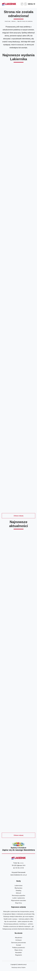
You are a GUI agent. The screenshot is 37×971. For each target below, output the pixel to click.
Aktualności (18, 937)
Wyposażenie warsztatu (18, 900)
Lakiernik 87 (18, 325)
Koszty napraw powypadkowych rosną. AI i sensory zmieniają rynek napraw (18, 717)
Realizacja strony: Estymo (18, 967)
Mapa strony (18, 950)
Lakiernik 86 (18, 380)
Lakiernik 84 (18, 491)
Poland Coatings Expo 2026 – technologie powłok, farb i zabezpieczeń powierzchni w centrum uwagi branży (18, 669)
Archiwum (18, 940)
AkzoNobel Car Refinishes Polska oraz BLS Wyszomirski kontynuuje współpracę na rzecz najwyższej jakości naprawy (18, 570)
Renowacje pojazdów (18, 895)
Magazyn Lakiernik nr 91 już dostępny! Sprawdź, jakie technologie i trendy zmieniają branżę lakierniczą (18, 620)
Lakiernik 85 (18, 435)
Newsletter (18, 846)
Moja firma (18, 903)
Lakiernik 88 (18, 270)
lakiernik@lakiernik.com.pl (18, 875)
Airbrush (18, 893)
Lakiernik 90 (18, 159)
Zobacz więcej (18, 516)
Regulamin (18, 955)
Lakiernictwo (18, 885)
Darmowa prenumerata (18, 942)
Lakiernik (13, 21)
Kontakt (18, 945)
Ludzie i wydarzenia (18, 898)
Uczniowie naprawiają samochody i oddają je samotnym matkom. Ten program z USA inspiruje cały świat (18, 764)
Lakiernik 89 (18, 215)
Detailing (18, 890)
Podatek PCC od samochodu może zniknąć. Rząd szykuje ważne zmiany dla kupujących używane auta (18, 813)
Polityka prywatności (18, 947)
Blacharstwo (18, 888)
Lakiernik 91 (18, 104)
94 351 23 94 (19, 868)
